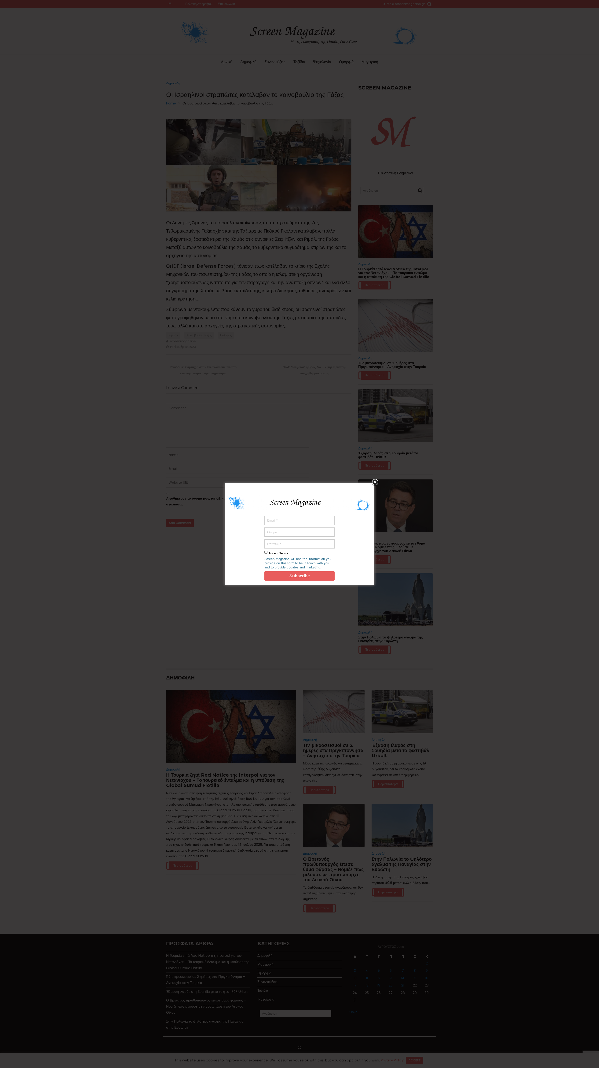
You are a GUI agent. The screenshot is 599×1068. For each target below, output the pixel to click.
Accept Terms (278, 553)
